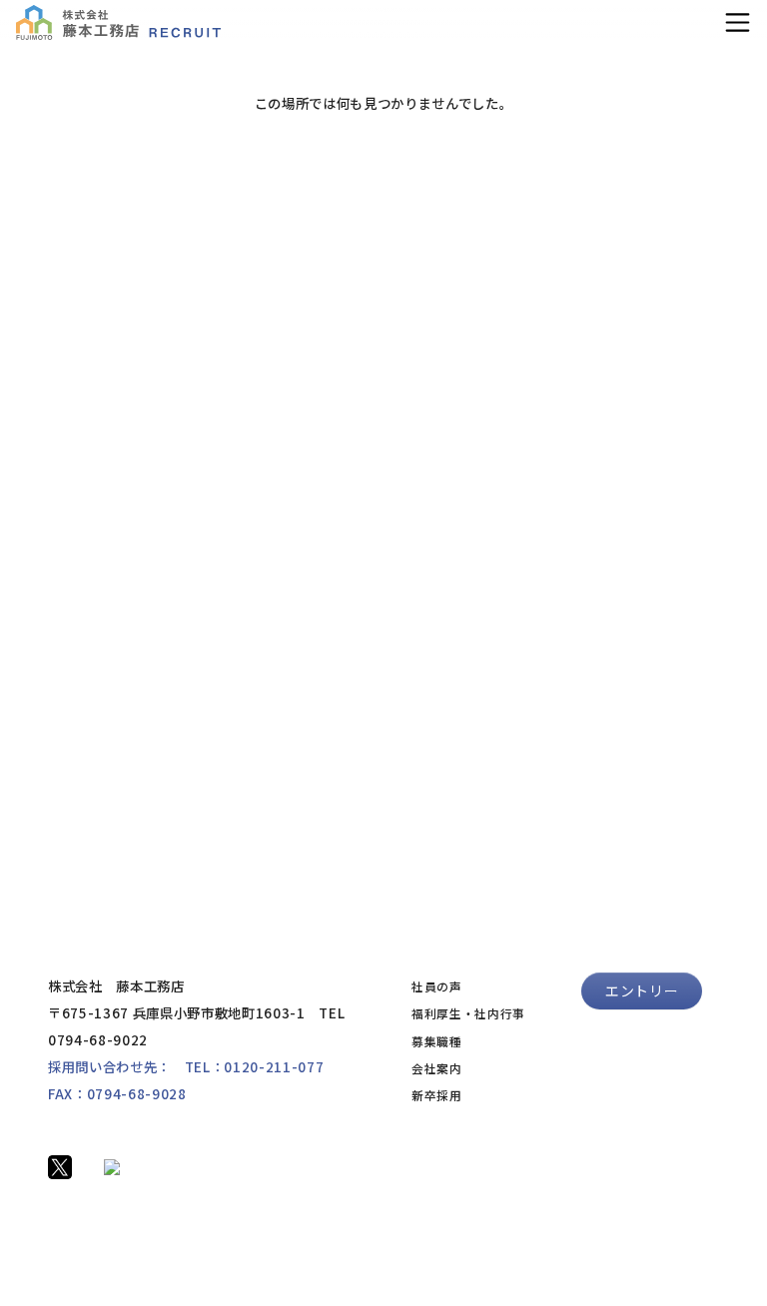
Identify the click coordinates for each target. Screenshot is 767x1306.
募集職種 (436, 1040)
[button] (737, 22)
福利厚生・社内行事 (468, 1012)
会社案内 (436, 1067)
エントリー (641, 990)
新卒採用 (436, 1094)
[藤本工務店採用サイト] (118, 22)
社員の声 (436, 986)
